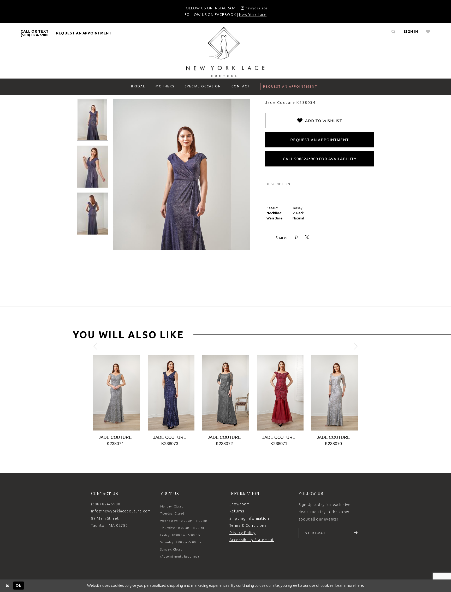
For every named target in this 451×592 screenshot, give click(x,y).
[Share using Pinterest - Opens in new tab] (296, 237)
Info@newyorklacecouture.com (121, 511)
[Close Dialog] (7, 585)
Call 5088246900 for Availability (320, 159)
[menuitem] (34, 33)
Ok (18, 585)
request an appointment (83, 33)
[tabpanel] (116, 401)
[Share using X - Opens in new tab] (307, 237)
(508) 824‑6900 (105, 504)
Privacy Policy (242, 533)
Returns (236, 511)
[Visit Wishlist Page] (428, 31)
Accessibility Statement (251, 540)
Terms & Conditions (248, 525)
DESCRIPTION (277, 184)
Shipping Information (249, 518)
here (359, 585)
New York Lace (252, 15)
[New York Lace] (225, 52)
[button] (411, 31)
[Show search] (393, 31)
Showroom (239, 504)
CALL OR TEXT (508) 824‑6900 (35, 33)
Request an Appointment (319, 139)
